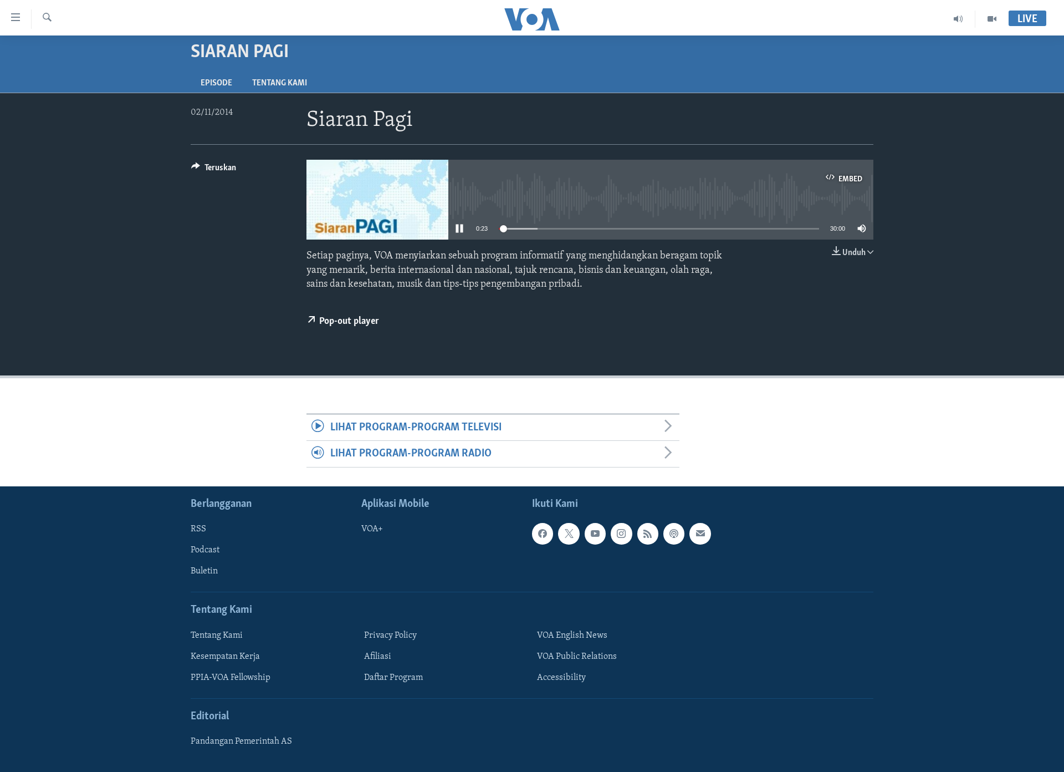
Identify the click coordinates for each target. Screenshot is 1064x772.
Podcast (205, 550)
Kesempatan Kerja (225, 656)
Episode (216, 83)
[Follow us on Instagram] (621, 533)
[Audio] (958, 19)
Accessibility (561, 677)
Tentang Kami (279, 83)
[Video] (992, 19)
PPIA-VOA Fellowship (230, 677)
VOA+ (372, 529)
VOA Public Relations (577, 656)
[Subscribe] (699, 533)
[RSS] (647, 533)
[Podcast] (673, 533)
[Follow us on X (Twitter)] (568, 533)
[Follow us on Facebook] (542, 533)
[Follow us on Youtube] (595, 533)
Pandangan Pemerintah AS (241, 741)
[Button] (213, 170)
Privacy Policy (390, 635)
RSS (198, 529)
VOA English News (572, 635)
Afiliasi (377, 656)
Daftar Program (393, 677)
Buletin (204, 571)
